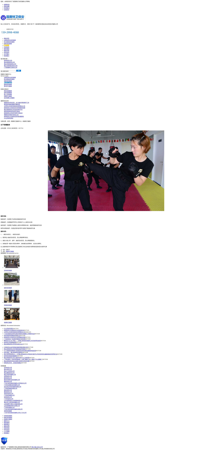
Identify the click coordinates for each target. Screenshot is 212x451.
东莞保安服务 (8, 411)
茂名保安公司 (8, 390)
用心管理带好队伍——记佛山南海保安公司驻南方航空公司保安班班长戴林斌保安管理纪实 (30, 354)
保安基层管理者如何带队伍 (12, 335)
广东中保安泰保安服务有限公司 (13, 409)
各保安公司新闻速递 (10, 342)
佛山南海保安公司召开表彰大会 (13, 109)
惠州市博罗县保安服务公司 (12, 379)
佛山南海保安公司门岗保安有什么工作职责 (16, 357)
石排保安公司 (8, 367)
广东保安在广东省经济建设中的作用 (14, 339)
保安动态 (6, 52)
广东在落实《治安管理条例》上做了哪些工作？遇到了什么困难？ (23, 359)
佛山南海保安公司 (9, 62)
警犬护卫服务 (8, 86)
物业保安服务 (8, 84)
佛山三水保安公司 (9, 371)
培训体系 (6, 47)
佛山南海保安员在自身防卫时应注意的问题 (16, 361)
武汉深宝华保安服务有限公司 (12, 386)
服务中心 (6, 45)
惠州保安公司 (8, 378)
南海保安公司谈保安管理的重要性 (14, 116)
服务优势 (6, 50)
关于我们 (6, 54)
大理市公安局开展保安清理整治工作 (14, 106)
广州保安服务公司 (9, 395)
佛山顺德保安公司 (9, 373)
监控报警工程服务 (9, 98)
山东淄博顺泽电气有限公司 (12, 405)
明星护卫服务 (8, 96)
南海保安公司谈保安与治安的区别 (14, 330)
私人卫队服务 (8, 94)
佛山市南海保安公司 (10, 64)
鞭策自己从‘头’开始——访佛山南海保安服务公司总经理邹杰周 (22, 340)
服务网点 (6, 424)
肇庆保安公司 (8, 381)
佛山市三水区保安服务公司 (12, 402)
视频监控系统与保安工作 (11, 114)
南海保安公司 (8, 60)
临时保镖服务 (8, 92)
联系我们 (6, 8)
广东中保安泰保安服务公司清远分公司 (15, 383)
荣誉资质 (6, 428)
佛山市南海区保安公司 (10, 65)
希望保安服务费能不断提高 (12, 104)
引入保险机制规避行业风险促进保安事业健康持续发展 (20, 350)
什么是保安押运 (8, 118)
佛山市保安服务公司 (10, 374)
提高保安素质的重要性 (10, 356)
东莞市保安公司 (8, 393)
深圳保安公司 (8, 397)
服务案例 (6, 49)
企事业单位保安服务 (10, 40)
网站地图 (6, 6)
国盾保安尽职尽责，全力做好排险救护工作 (16, 102)
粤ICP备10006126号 (37, 447)
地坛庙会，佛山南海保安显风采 (13, 352)
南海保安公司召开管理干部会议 (13, 113)
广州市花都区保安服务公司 (12, 385)
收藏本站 (6, 4)
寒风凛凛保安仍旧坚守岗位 (12, 111)
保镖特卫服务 (8, 82)
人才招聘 (6, 431)
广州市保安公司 (8, 399)
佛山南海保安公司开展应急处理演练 (14, 349)
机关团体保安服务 (9, 42)
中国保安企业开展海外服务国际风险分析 (16, 347)
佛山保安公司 (8, 369)
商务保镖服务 (8, 91)
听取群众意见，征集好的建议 (12, 363)
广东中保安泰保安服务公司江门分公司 (15, 412)
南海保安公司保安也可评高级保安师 (14, 108)
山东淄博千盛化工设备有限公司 (13, 404)
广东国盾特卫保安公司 (10, 67)
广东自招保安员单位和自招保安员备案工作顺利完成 (19, 333)
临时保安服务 (8, 43)
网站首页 (6, 38)
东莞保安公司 (8, 376)
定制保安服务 (8, 415)
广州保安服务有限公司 (10, 388)
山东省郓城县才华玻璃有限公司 (13, 400)
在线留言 (6, 9)
